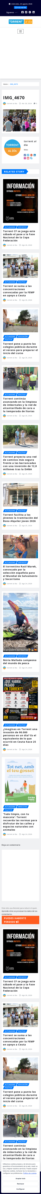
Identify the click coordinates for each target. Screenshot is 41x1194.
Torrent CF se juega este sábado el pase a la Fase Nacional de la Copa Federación (19, 235)
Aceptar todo (20, 1178)
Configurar (20, 1189)
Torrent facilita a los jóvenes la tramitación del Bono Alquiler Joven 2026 (20, 518)
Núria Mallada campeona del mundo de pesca (20, 661)
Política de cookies (30, 1173)
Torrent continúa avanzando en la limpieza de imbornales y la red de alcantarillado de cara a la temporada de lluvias (20, 405)
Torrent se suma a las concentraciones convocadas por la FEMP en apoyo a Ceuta (19, 290)
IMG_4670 (14, 84)
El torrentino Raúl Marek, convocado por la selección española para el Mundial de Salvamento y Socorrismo (20, 573)
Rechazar (20, 1184)
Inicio (5, 84)
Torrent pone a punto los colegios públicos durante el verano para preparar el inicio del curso (20, 348)
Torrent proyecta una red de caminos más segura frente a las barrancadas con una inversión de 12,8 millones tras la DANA (20, 463)
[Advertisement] (20, 55)
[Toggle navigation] (20, 31)
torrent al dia (12, 103)
